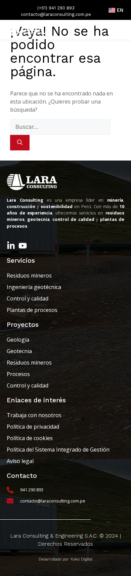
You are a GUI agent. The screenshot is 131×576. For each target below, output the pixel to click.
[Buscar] (20, 142)
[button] (117, 29)
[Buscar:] (60, 127)
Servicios (21, 260)
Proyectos (23, 324)
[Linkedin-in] (11, 245)
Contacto (22, 476)
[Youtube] (22, 245)
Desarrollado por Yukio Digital (65, 559)
